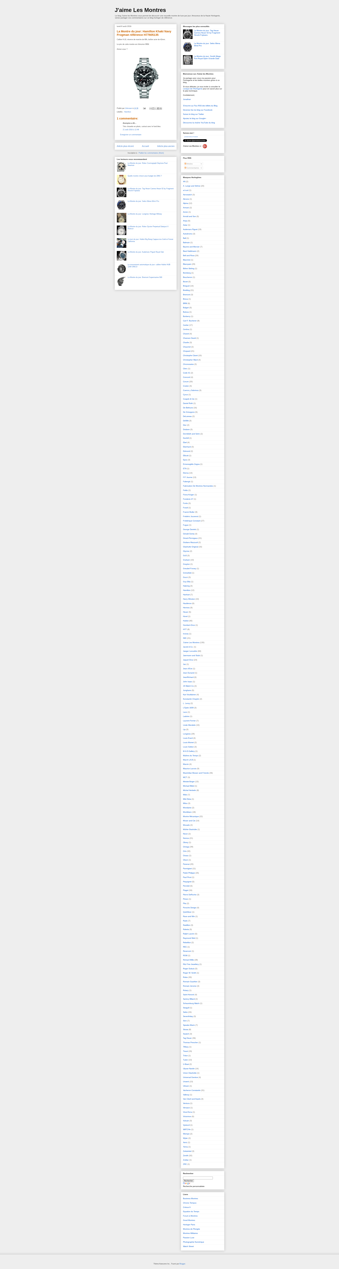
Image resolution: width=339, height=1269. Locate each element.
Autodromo (187, 234)
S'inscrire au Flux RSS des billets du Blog (200, 106)
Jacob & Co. (188, 647)
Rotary (186, 990)
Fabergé (186, 481)
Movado (186, 825)
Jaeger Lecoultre (190, 651)
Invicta (185, 634)
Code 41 (186, 373)
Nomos (186, 838)
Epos (185, 460)
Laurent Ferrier (189, 721)
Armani (186, 208)
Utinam (186, 1086)
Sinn (185, 1021)
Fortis (185, 503)
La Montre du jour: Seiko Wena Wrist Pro (143, 201)
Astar (185, 225)
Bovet (185, 282)
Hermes (186, 608)
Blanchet (186, 260)
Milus (185, 803)
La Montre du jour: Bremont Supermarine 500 (145, 277)
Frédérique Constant (191, 521)
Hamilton (127, 112)
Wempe (186, 1134)
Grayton (186, 564)
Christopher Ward (190, 360)
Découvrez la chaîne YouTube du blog (199, 123)
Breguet (186, 286)
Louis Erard (188, 738)
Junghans (187, 690)
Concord (186, 377)
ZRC (185, 1164)
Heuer (185, 612)
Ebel (185, 442)
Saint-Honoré (188, 995)
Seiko (185, 1012)
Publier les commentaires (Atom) (151, 153)
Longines (187, 734)
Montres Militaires (190, 1233)
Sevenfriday (188, 1016)
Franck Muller (189, 512)
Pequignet (187, 882)
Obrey (185, 842)
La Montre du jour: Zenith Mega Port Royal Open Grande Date (207, 57)
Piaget (185, 890)
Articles (189, 164)
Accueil (145, 146)
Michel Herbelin (189, 790)
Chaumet (187, 347)
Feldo (185, 490)
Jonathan (187, 99)
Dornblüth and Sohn (191, 434)
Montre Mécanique (191, 816)
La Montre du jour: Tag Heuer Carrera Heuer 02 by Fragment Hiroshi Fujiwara (207, 32)
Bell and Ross (189, 255)
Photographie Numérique (193, 1242)
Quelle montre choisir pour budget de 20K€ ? (145, 176)
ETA (184, 468)
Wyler (185, 1138)
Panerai (186, 864)
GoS (185, 555)
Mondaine (187, 808)
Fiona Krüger (188, 495)
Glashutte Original (190, 547)
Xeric (185, 1142)
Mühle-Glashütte (190, 829)
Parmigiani (187, 868)
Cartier (186, 325)
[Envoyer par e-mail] (150, 108)
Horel (185, 616)
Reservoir (187, 951)
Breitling (186, 290)
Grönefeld (187, 573)
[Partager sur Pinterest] (160, 108)
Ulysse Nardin (189, 1068)
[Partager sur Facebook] (158, 108)
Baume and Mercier (191, 247)
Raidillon (186, 925)
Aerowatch (187, 195)
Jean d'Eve (187, 669)
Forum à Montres (190, 1216)
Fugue (185, 525)
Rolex (185, 977)
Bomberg (187, 273)
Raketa (186, 929)
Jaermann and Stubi (191, 655)
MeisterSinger (189, 781)
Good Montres (189, 1220)
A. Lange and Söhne (191, 186)
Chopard (186, 351)
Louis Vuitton (188, 747)
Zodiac (186, 1160)
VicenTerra (187, 1112)
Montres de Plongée (191, 1229)
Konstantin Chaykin (191, 699)
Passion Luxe (188, 1238)
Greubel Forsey (189, 568)
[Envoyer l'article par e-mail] (144, 108)
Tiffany (186, 1047)
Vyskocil (186, 1125)
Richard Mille (188, 960)
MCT (185, 777)
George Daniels (189, 529)
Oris (184, 851)
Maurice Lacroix (189, 768)
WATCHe (187, 1129)
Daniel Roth (188, 403)
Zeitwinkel (187, 1151)
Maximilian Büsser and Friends (196, 773)
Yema (185, 1147)
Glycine (186, 551)
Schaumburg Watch (191, 1003)
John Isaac (187, 682)
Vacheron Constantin (191, 1090)
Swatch (186, 1034)
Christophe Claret (190, 355)
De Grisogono (189, 412)
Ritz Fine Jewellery (191, 964)
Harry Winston (189, 599)
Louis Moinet (188, 742)
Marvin (186, 764)
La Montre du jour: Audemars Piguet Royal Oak (146, 252)
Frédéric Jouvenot (190, 516)
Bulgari (186, 308)
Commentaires (192, 168)
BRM (185, 303)
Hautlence (187, 603)
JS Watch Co (188, 686)
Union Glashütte (190, 1073)
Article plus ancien (166, 146)
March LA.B (188, 760)
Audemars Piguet (190, 229)
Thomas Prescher (190, 1042)
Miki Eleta (187, 799)
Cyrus (185, 394)
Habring (186, 586)
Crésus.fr (187, 1207)
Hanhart (186, 595)
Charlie (186, 342)
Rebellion (187, 942)
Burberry (186, 316)
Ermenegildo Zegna (191, 464)
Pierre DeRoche (189, 895)
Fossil (185, 508)
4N (184, 181)
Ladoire (186, 716)
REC (185, 947)
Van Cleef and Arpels (191, 1099)
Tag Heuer (187, 1038)
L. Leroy (186, 703)
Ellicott (185, 455)
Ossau (185, 855)
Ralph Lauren (188, 934)
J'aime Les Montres (140, 10)
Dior (184, 425)
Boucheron (187, 277)
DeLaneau (187, 416)
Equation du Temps (191, 1211)
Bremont (186, 295)
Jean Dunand (188, 673)
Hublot (185, 621)
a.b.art (185, 190)
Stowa (185, 1029)
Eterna (186, 473)
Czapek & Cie (188, 399)
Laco (185, 712)
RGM (185, 955)
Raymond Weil (189, 938)
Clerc (185, 368)
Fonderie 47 (188, 499)
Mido (185, 795)
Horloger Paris (189, 1225)
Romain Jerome (189, 986)
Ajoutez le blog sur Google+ (194, 118)
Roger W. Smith (189, 973)
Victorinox (187, 1116)
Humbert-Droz (189, 625)
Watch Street (188, 1246)
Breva (185, 299)
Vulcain (186, 1121)
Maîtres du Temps (190, 755)
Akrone (186, 199)
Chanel (186, 334)
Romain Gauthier (190, 982)
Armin (185, 212)
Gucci (185, 577)
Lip (184, 729)
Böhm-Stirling (188, 268)
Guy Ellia (186, 582)
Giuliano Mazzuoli (190, 542)
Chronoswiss (188, 364)
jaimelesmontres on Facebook (191, 136)
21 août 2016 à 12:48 (131, 130)
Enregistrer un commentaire (130, 135)
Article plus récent (125, 146)
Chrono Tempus (189, 1203)
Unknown (129, 108)
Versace (186, 1108)
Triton (185, 1055)
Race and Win (189, 916)
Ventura (186, 1103)
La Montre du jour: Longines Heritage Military (145, 214)
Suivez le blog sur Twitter (193, 114)
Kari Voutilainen (189, 694)
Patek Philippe (189, 873)
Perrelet (186, 886)
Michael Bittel (188, 786)
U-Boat (186, 1064)
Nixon (185, 834)
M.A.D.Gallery (189, 751)
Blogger (182, 1264)
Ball (184, 238)
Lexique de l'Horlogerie (192, 89)
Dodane (186, 429)
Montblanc (187, 812)
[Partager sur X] (155, 108)
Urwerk (186, 1081)
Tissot (185, 1051)
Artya (185, 221)
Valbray (186, 1095)
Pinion (185, 899)
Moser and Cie (189, 821)
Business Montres (190, 1198)
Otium (185, 860)
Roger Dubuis (189, 969)
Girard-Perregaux (190, 538)
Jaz (184, 664)
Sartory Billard (189, 999)
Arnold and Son (189, 216)
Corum (186, 381)
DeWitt (186, 421)
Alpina (185, 203)
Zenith (185, 1155)
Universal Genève (190, 1077)
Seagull (186, 1008)
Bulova (186, 312)
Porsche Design (189, 908)
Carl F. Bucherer (190, 321)
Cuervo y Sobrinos (191, 390)
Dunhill (186, 438)
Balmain (186, 242)
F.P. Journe (187, 477)
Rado (185, 921)
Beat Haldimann (189, 251)
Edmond (186, 451)
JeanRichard (188, 677)
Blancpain (187, 264)
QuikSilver (187, 912)
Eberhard (187, 447)
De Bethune (188, 408)
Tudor (185, 1060)
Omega (186, 847)
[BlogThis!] (153, 108)
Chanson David (189, 338)
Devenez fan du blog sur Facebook (197, 110)
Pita (184, 903)
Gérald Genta (188, 534)
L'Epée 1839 (188, 708)
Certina (186, 329)
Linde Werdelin (189, 725)
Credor (186, 386)
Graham (186, 560)
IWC (185, 638)
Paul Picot (187, 877)
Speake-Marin (189, 1025)
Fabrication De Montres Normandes (198, 486)
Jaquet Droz (188, 660)
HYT (185, 629)
